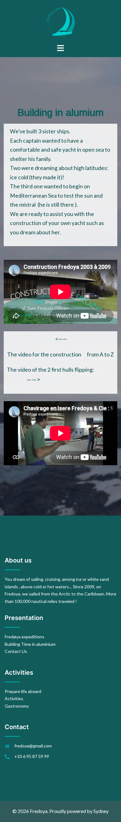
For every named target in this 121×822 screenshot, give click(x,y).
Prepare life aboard (23, 691)
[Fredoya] (60, 21)
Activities (14, 698)
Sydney (101, 811)
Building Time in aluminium (30, 644)
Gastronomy (17, 706)
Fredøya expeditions (24, 636)
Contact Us (16, 651)
